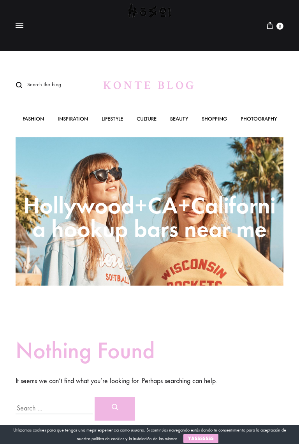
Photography (259, 119)
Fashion (33, 119)
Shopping (214, 119)
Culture (147, 119)
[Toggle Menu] (19, 26)
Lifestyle (112, 119)
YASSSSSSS (201, 438)
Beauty (179, 119)
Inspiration (73, 119)
